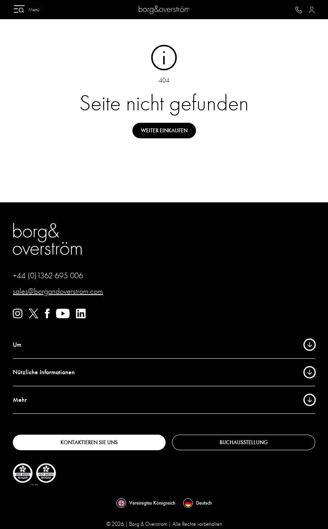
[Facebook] (47, 316)
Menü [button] (33, 9)
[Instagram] (17, 316)
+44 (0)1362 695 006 (48, 275)
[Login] (311, 9)
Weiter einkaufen (164, 130)
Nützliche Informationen (44, 372)
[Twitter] (33, 316)
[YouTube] (63, 316)
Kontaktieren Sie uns (89, 442)
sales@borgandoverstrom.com (58, 291)
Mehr (20, 400)
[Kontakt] (298, 9)
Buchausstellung (244, 442)
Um (17, 345)
